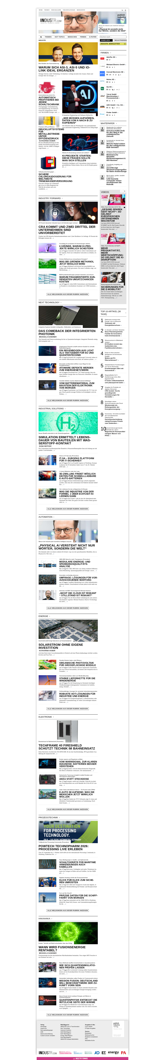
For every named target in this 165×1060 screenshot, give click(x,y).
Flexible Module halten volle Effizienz (70, 660)
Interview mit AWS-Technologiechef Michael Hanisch (75, 590)
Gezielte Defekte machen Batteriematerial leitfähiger (75, 380)
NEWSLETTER (110, 44)
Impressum (43, 1028)
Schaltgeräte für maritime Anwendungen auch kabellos (77, 864)
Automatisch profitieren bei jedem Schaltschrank (49, 101)
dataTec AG (111, 57)
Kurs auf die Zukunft (65, 893)
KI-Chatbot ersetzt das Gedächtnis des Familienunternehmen (113, 346)
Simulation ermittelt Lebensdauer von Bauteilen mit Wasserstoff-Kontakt (65, 440)
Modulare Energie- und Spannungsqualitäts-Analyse (74, 564)
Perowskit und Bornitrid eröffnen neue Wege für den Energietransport (75, 364)
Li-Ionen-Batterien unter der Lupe (69, 471)
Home (41, 10)
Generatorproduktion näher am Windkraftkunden (74, 675)
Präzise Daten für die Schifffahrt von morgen (78, 896)
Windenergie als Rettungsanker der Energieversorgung (112, 407)
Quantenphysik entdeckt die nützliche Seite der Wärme (78, 1001)
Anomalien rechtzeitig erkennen (68, 575)
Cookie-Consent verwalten (47, 1035)
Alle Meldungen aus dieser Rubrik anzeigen (67, 294)
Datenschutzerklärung (46, 1034)
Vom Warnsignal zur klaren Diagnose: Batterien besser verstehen (78, 764)
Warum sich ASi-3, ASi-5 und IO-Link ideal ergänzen (64, 69)
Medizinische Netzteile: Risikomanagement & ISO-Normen (116, 157)
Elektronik (45, 717)
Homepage (43, 1026)
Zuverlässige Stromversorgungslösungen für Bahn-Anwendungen (119, 169)
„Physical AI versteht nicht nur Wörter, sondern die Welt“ (67, 547)
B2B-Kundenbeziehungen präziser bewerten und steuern (76, 274)
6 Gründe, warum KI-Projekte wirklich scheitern (76, 247)
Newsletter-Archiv (90, 1040)
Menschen (72, 37)
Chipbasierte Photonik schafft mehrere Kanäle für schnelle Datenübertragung (76, 347)
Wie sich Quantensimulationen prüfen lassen (77, 966)
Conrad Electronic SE (115, 72)
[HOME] (41, 37)
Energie (43, 616)
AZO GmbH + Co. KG (114, 105)
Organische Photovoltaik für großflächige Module (77, 664)
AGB (41, 1032)
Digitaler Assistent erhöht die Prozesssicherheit (73, 877)
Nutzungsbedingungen (46, 1030)
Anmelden (105, 40)
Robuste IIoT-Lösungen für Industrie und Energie (77, 695)
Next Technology (49, 302)
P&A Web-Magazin (66, 1037)
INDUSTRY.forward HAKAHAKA (69, 1039)
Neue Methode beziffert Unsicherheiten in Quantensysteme (77, 962)
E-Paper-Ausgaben (90, 1028)
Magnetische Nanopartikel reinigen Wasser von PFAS (115, 433)
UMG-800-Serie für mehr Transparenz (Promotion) (74, 559)
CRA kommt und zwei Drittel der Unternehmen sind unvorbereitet (67, 230)
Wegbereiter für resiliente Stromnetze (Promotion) (114, 128)
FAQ (86, 1038)
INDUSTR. (42, 40)
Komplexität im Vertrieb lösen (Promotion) (115, 141)
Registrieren (120, 40)
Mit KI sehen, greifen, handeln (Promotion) (115, 176)
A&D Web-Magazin (66, 1032)
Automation (45, 517)
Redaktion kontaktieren (91, 1037)
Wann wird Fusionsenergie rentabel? (62, 948)
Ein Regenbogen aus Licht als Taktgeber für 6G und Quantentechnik (76, 352)
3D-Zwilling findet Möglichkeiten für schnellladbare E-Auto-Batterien (77, 476)
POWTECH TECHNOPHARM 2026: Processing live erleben (64, 847)
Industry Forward (50, 198)
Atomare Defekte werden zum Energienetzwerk (76, 368)
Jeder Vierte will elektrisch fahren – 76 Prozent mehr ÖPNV (77, 789)
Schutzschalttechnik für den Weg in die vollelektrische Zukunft (115, 133)
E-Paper (92, 37)
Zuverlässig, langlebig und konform (114, 165)
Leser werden (88, 1026)
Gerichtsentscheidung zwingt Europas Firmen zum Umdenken (114, 421)
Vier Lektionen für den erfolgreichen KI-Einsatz (73, 489)
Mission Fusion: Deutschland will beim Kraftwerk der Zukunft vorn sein (78, 983)
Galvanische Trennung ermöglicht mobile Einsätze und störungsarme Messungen (75, 775)
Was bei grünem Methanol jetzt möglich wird (76, 262)
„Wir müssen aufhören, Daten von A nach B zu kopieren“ (78, 120)
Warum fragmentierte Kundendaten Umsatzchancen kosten (77, 279)
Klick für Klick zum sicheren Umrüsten (76, 881)
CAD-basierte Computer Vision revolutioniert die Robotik (114, 181)
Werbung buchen (89, 1035)
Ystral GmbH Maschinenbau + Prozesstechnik (112, 96)
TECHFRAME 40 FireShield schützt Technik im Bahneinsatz (67, 747)
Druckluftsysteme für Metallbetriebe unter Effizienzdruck (51, 134)
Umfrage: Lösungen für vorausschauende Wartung (78, 578)
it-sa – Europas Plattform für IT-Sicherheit (76, 459)
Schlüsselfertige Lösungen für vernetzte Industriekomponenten (78, 691)
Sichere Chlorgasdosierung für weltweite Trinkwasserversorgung (55, 177)
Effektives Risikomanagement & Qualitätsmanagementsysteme (116, 152)
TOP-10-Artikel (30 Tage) (111, 312)
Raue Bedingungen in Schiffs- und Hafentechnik (73, 860)
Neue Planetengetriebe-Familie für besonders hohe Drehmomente (114, 334)
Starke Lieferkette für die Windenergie (77, 679)
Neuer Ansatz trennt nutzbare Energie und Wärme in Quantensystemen (75, 996)
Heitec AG (110, 79)
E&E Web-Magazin (66, 1034)
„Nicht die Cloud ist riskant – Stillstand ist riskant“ (77, 594)
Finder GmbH (111, 112)
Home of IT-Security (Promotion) (69, 455)
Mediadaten (88, 1033)
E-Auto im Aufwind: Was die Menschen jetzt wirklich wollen (76, 794)
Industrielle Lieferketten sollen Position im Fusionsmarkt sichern (78, 978)
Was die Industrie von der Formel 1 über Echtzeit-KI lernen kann (76, 493)
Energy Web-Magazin (66, 1035)
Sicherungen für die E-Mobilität (112, 288)
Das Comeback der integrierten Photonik (67, 332)
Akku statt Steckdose (74, 779)
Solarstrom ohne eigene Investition (61, 646)
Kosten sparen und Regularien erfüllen (71, 759)
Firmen (83, 37)
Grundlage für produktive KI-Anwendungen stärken (74, 243)
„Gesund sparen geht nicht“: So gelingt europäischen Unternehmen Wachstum (111, 215)
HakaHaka (44, 918)
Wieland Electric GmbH (115, 64)
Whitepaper (107, 123)
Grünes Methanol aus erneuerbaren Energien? (73, 259)
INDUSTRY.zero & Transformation (70, 1026)
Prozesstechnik (48, 817)
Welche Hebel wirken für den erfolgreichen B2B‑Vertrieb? (115, 145)
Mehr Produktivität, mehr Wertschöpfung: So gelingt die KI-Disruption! (112, 254)
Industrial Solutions (51, 408)
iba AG (109, 87)
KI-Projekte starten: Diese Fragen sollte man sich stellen (76, 158)
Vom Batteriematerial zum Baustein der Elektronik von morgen (76, 385)
